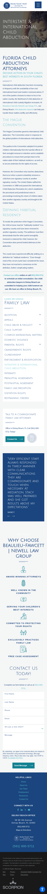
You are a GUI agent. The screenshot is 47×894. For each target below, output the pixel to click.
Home (23, 782)
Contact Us (12, 439)
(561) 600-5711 (23, 827)
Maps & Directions (23, 830)
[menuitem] (21, 315)
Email (7, 718)
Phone (7, 710)
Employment (23, 792)
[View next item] (13, 516)
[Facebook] (18, 810)
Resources (23, 796)
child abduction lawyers (23, 109)
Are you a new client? (14, 727)
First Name (9, 694)
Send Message (20, 765)
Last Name (9, 702)
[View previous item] (9, 516)
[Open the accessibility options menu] (42, 889)
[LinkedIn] (22, 810)
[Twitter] (25, 810)
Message (8, 735)
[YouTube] (29, 810)
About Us (23, 785)
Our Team (23, 789)
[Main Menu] (38, 4)
